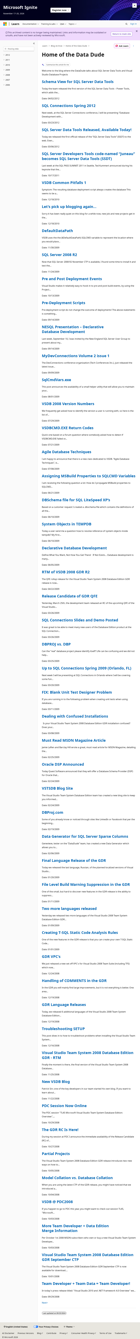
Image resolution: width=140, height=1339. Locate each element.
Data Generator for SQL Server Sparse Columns (85, 836)
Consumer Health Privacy (82, 1333)
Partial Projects (56, 1153)
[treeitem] (18, 55)
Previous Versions (26, 1333)
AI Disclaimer (8, 1333)
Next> (45, 1302)
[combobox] (18, 49)
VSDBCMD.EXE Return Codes (68, 427)
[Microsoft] (5, 24)
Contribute (51, 1333)
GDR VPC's (51, 956)
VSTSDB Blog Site (57, 788)
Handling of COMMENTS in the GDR (74, 980)
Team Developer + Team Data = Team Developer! (86, 1283)
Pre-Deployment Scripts (63, 302)
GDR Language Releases (64, 1004)
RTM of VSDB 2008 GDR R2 (66, 571)
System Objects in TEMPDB (66, 523)
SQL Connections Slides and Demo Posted (80, 620)
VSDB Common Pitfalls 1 (64, 182)
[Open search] (126, 24)
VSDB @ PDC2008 (57, 1201)
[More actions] (133, 46)
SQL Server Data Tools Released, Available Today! (87, 129)
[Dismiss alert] (134, 5)
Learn (44, 46)
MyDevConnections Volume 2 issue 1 (76, 355)
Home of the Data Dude (76, 46)
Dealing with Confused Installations (75, 716)
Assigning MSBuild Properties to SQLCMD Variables (88, 475)
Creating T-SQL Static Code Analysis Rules (80, 932)
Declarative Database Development (74, 547)
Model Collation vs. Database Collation (77, 1177)
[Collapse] (34, 43)
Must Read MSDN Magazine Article (74, 740)
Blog (39, 1333)
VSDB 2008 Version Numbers (68, 403)
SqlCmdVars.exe (56, 379)
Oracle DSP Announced (63, 764)
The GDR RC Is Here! (60, 1129)
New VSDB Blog (56, 1081)
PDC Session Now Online (64, 1105)
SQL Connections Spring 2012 (69, 105)
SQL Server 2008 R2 (59, 254)
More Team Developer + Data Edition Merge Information (75, 1228)
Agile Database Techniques (66, 451)
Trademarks (120, 1333)
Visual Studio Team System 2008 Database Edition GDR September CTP (87, 1257)
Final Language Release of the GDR (74, 860)
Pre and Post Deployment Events (72, 278)
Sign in (133, 23)
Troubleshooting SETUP (63, 1028)
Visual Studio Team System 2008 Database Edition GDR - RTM (87, 1055)
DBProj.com (52, 812)
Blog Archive (56, 46)
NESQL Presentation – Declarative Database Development (73, 329)
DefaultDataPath (57, 230)
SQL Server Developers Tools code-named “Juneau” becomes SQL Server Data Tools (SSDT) (88, 156)
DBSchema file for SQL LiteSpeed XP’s (76, 499)
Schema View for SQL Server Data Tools (78, 81)
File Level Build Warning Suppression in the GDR (86, 884)
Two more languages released (69, 908)
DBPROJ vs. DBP (56, 644)
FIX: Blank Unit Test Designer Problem (77, 692)
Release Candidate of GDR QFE (69, 596)
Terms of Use (105, 1333)
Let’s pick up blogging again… (69, 206)
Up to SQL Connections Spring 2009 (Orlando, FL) (86, 668)
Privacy (63, 1333)
